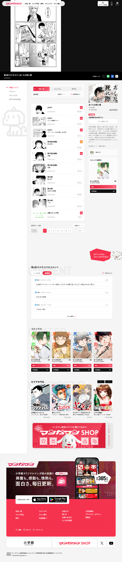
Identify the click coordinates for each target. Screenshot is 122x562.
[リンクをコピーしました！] (116, 76)
